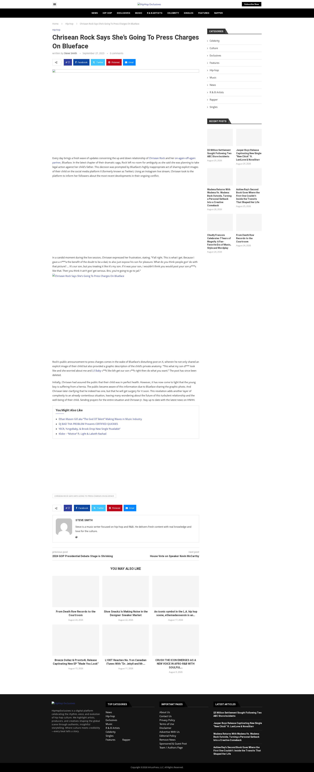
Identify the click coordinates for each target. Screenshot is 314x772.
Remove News (167, 739)
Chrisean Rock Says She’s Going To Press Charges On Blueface (84, 496)
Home (55, 23)
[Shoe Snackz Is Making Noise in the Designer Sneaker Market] (125, 591)
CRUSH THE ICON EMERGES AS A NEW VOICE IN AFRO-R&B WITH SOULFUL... (175, 664)
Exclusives (123, 13)
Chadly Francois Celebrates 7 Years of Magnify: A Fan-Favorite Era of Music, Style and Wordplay (219, 241)
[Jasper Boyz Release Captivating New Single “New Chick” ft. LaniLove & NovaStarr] (249, 137)
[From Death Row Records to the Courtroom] (75, 591)
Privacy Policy (167, 720)
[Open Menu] (54, 4)
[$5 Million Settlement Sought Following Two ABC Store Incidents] (220, 137)
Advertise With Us (169, 731)
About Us (164, 712)
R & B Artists (154, 13)
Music (138, 13)
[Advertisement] (125, 217)
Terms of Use (166, 724)
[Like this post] (69, 62)
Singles (188, 13)
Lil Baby (96, 370)
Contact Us (165, 716)
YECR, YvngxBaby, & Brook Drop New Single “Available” (89, 428)
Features (203, 13)
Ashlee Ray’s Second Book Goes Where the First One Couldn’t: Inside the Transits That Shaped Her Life (248, 196)
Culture (214, 48)
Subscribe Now (251, 4)
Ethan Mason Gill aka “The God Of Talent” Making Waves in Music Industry (100, 419)
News (95, 13)
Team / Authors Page (171, 747)
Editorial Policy (167, 735)
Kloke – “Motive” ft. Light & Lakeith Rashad (82, 433)
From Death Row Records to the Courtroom (245, 238)
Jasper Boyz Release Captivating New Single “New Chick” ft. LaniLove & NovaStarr (248, 155)
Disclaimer (165, 728)
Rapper (218, 13)
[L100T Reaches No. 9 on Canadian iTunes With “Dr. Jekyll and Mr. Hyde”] (125, 640)
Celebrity (173, 13)
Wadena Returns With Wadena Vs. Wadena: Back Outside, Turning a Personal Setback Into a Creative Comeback (219, 197)
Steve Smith (70, 53)
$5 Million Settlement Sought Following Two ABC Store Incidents (219, 153)
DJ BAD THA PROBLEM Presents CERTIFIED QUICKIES (88, 423)
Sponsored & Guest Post (173, 743)
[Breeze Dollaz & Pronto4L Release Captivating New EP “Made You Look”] (75, 640)
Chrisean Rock (157, 158)
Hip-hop (107, 13)
